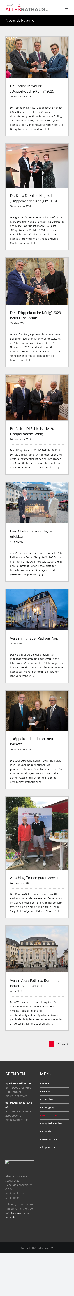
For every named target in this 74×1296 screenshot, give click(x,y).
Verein (46, 1091)
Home (45, 1083)
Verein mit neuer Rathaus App (34, 638)
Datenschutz (49, 1139)
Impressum (49, 1147)
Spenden (47, 1099)
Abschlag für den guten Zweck (34, 877)
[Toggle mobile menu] (67, 7)
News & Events (51, 1115)
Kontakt (46, 1131)
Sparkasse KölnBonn (18, 1083)
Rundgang (48, 1107)
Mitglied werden (52, 1123)
